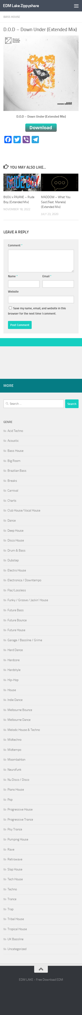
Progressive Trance (20, 819)
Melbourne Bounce (20, 710)
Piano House (16, 790)
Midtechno (14, 740)
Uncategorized (17, 949)
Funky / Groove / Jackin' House (28, 600)
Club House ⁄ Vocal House (24, 510)
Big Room (14, 461)
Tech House (15, 879)
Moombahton (16, 760)
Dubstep (13, 560)
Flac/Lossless (17, 590)
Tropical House (17, 929)
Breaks (12, 481)
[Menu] (76, 5)
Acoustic (13, 441)
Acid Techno (15, 431)
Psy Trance (15, 829)
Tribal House (16, 919)
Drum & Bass (17, 550)
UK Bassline (15, 939)
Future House (16, 630)
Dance (12, 520)
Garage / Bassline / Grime (25, 640)
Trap (10, 909)
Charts (12, 501)
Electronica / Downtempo (24, 580)
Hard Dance (15, 650)
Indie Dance (15, 700)
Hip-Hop (13, 680)
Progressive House (20, 809)
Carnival (13, 491)
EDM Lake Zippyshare (21, 5)
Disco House (16, 540)
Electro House (17, 570)
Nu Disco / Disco (18, 780)
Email (46, 276)
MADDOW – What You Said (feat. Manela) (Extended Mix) (55, 202)
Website (13, 291)
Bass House (11, 17)
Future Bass (16, 610)
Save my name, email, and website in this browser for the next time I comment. (37, 311)
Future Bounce (17, 620)
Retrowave (15, 859)
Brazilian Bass (17, 471)
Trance (12, 899)
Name (13, 276)
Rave (11, 849)
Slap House (15, 869)
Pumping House (18, 839)
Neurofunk (14, 770)
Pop (10, 800)
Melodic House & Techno (24, 730)
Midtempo (14, 750)
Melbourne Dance (19, 720)
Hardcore (14, 660)
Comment (15, 245)
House (12, 690)
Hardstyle (14, 670)
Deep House (15, 531)
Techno (12, 889)
